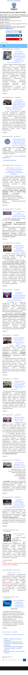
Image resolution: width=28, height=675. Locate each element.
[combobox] (8, 43)
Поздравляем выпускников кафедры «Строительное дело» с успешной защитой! (13, 648)
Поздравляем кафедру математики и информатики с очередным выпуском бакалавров (13, 643)
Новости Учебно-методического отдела (10, 530)
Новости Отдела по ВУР (7, 289)
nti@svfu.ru (7, 19)
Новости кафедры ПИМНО (7, 97)
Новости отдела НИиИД (7, 136)
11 (15, 660)
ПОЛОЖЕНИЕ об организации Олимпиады (14, 187)
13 (21, 660)
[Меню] (4, 46)
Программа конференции (9, 160)
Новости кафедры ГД (6, 378)
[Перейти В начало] (3, 660)
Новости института (6, 632)
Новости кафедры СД (6, 335)
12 (18, 660)
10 (12, 660)
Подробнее (4, 93)
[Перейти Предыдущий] (6, 660)
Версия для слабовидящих (14, 0)
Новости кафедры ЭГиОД (7, 49)
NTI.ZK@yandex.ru (8, 28)
